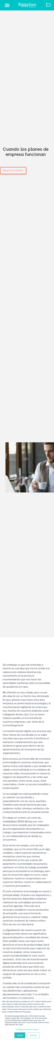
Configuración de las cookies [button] (27, 1029)
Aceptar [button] (20, 1035)
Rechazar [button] (33, 1035)
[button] (7, 5)
